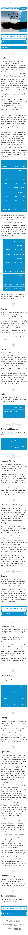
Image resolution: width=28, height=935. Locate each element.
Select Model (10, 8)
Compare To (16, 8)
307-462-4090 (16, 922)
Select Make (4, 8)
